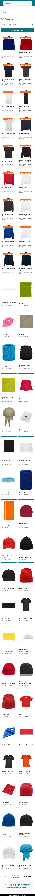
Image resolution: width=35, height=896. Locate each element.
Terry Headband (7, 492)
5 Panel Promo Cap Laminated (8, 556)
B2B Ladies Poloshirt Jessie (8, 134)
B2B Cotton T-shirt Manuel (25, 80)
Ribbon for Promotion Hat (9, 302)
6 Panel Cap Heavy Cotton (25, 833)
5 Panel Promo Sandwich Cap (23, 650)
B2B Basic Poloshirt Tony (8, 80)
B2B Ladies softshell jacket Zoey (8, 269)
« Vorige (6, 876)
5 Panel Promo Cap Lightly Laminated (25, 524)
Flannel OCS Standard (6, 461)
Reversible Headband (26, 745)
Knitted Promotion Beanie (25, 365)
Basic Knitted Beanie (26, 557)
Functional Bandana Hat (25, 866)
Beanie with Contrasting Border (25, 682)
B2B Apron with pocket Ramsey (24, 107)
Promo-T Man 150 (7, 771)
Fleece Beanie (23, 802)
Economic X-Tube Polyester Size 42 (24, 461)
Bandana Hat (6, 429)
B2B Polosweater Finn (7, 215)
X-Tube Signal (6, 525)
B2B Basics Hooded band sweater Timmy (25, 161)
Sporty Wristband (24, 492)
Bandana (22, 334)
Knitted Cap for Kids (8, 683)
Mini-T (21, 714)
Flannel (21, 303)
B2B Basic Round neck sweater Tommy (26, 134)
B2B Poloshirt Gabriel (9, 162)
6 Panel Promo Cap (8, 588)
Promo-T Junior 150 (25, 619)
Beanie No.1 (23, 588)
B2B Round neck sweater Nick (7, 188)
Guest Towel (23, 429)
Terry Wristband (7, 366)
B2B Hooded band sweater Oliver (25, 188)
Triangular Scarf (7, 334)
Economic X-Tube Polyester (7, 398)
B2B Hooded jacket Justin (8, 242)
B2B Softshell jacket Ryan (25, 269)
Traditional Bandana (8, 745)
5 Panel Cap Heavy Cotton (8, 866)
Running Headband (8, 619)
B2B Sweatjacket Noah (24, 242)
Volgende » (27, 876)
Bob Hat (21, 399)
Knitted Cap (5, 834)
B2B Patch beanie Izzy (25, 53)
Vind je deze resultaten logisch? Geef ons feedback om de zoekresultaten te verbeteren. (18, 886)
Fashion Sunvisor (7, 651)
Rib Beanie (5, 714)
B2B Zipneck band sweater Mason (25, 215)
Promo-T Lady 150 (25, 771)
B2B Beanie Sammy (8, 54)
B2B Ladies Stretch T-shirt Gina (9, 107)
